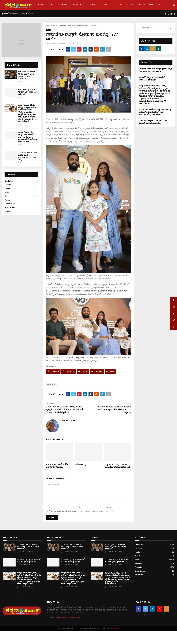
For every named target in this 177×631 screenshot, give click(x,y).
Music (159, 5)
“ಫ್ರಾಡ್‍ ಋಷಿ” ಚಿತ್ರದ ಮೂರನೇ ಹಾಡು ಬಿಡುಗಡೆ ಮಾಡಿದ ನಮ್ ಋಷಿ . (117, 466)
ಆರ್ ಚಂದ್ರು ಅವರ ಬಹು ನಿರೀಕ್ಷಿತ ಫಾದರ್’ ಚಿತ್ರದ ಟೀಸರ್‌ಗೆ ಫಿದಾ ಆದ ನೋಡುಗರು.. (28, 546)
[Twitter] (145, 609)
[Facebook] (138, 609)
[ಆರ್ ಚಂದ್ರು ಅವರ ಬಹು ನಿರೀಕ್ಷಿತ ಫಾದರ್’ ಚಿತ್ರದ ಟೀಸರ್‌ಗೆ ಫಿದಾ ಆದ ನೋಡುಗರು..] (11, 74)
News (50, 5)
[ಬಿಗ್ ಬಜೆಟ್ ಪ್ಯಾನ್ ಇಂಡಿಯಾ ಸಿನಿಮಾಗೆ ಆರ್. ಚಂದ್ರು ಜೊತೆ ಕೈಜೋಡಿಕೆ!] (11, 92)
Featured (130, 5)
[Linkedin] (152, 609)
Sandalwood (78, 5)
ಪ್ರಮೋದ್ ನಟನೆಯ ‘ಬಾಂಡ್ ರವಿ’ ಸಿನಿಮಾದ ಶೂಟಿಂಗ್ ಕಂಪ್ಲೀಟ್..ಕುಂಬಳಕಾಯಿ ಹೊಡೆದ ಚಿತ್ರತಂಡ (114, 409)
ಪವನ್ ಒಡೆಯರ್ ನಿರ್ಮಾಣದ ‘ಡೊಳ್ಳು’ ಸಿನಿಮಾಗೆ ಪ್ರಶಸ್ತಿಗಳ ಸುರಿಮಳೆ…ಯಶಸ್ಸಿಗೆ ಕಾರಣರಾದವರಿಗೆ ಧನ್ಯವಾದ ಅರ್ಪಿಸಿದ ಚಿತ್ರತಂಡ (64, 409)
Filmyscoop (116, 628)
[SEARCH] (169, 27)
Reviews (93, 5)
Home (41, 5)
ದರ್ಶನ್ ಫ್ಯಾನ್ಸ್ (80, 464)
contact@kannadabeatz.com (68, 617)
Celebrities (62, 5)
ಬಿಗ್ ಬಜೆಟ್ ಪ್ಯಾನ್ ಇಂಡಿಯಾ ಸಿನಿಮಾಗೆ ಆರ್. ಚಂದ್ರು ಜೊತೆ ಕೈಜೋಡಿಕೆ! (28, 91)
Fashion (8, 185)
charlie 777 (51, 384)
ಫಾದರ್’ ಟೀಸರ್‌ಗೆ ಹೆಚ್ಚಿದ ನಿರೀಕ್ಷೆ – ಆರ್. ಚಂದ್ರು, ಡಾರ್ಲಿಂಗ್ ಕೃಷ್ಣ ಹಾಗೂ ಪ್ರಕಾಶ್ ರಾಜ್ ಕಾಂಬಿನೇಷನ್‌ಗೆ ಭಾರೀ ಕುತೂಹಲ (28, 137)
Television (105, 5)
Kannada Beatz (53, 43)
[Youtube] (159, 609)
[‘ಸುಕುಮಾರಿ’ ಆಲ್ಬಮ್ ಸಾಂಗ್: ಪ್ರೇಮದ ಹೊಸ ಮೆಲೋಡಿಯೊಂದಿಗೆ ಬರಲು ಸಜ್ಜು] (11, 155)
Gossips (118, 5)
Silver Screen (146, 5)
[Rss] (166, 609)
